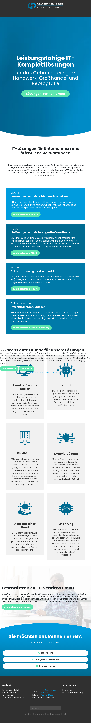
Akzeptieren (9, 368)
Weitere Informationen (39, 372)
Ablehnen (26, 368)
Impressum (57, 372)
